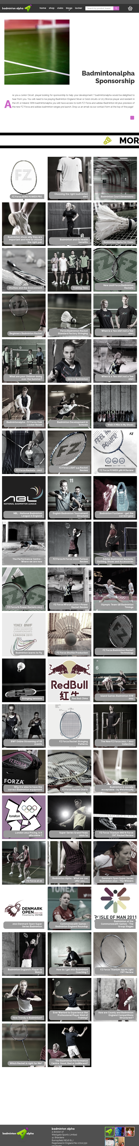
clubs (60, 8)
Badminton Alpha (13, 8)
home (43, 8)
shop (51, 8)
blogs (69, 8)
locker (78, 8)
